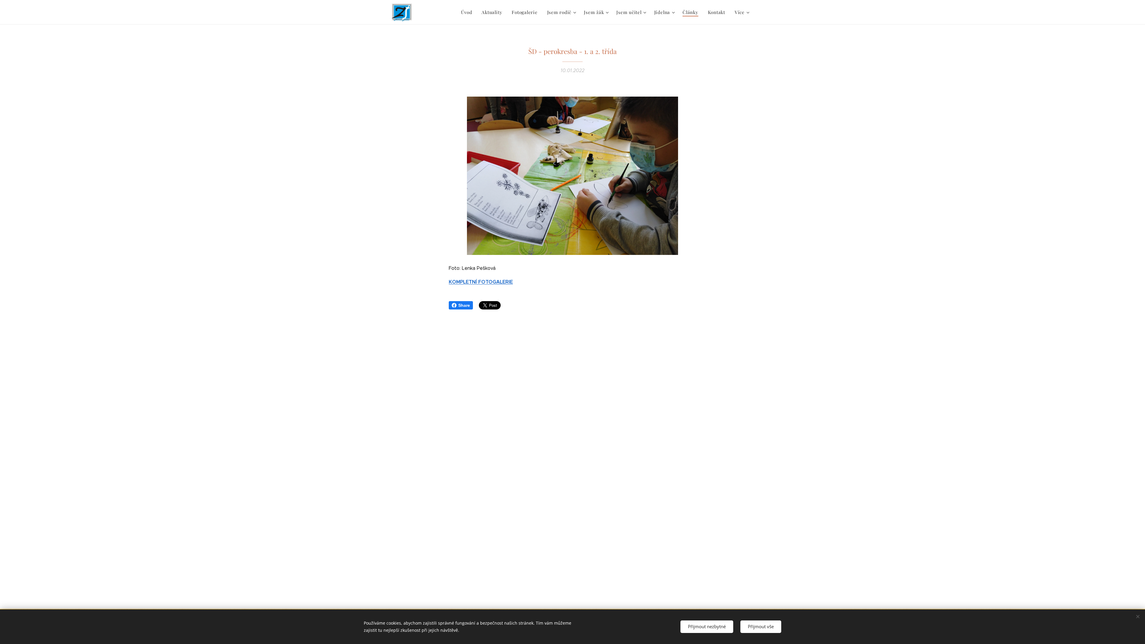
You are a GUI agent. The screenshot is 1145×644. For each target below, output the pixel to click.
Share (464, 305)
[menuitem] (468, 12)
